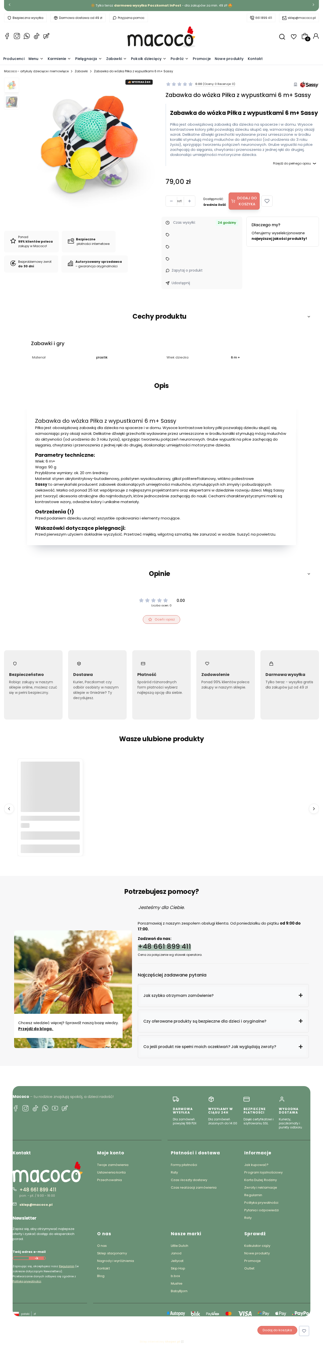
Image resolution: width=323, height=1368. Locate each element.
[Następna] (313, 5)
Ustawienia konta (111, 1172)
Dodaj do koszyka (247, 201)
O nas (102, 1245)
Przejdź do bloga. (35, 1028)
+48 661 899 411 (164, 946)
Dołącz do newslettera (36, 1258)
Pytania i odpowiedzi (261, 1210)
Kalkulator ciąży (257, 1245)
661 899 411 (263, 18)
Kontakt (103, 1268)
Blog (100, 1276)
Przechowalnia (109, 1180)
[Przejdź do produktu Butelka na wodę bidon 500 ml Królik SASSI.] (50, 791)
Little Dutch (179, 1245)
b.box (175, 1276)
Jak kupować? (256, 1164)
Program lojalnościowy (263, 1172)
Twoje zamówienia (113, 1164)
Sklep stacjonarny (112, 1253)
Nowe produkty (257, 1253)
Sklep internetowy (160, 1342)
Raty (174, 1172)
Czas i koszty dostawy (189, 1180)
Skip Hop (178, 1268)
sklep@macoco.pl (302, 18)
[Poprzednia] (9, 5)
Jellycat (177, 1260)
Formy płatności (184, 1164)
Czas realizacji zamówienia (194, 1187)
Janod (176, 1253)
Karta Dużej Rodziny (260, 1180)
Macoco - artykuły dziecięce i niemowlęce (36, 71)
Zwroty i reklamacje (260, 1187)
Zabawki (81, 71)
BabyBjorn (179, 1291)
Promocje (252, 1260)
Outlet (249, 1268)
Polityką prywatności (27, 1281)
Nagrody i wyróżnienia (115, 1260)
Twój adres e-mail (29, 1251)
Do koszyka (50, 848)
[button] (267, 201)
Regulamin (66, 1266)
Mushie (177, 1283)
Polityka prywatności (261, 1202)
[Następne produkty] (314, 809)
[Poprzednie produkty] (9, 809)
